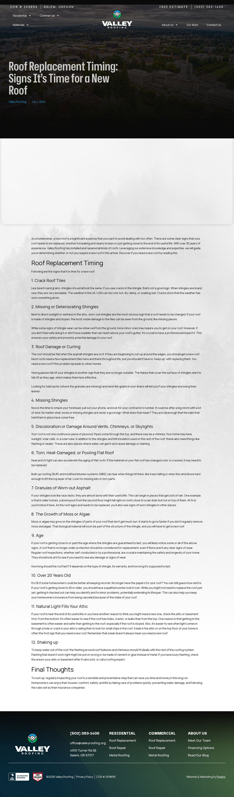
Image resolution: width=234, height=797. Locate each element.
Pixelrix (221, 777)
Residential (20, 15)
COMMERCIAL (162, 733)
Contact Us (214, 25)
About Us (168, 25)
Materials (18, 25)
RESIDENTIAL (122, 733)
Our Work (192, 25)
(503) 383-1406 (85, 733)
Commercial (47, 15)
